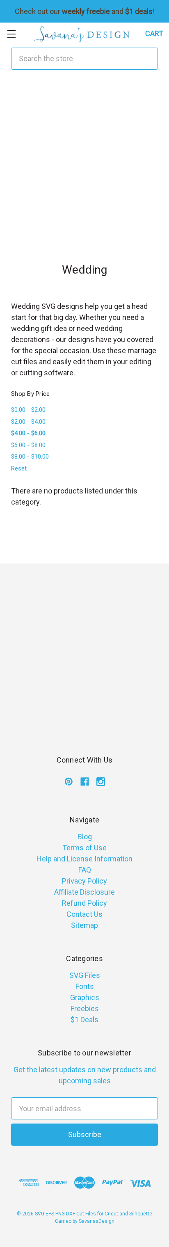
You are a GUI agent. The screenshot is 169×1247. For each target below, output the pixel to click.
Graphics (84, 997)
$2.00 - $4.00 (28, 421)
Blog (85, 836)
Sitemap (84, 925)
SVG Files (84, 975)
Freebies (85, 1008)
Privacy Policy (84, 881)
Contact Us (84, 914)
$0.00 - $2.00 (28, 409)
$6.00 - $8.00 (28, 445)
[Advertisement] (84, 165)
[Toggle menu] (11, 34)
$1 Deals (84, 1019)
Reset (19, 468)
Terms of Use (84, 847)
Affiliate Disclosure (84, 892)
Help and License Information (84, 858)
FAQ (84, 870)
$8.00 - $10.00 (30, 456)
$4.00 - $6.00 (28, 433)
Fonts (84, 986)
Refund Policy (84, 903)
